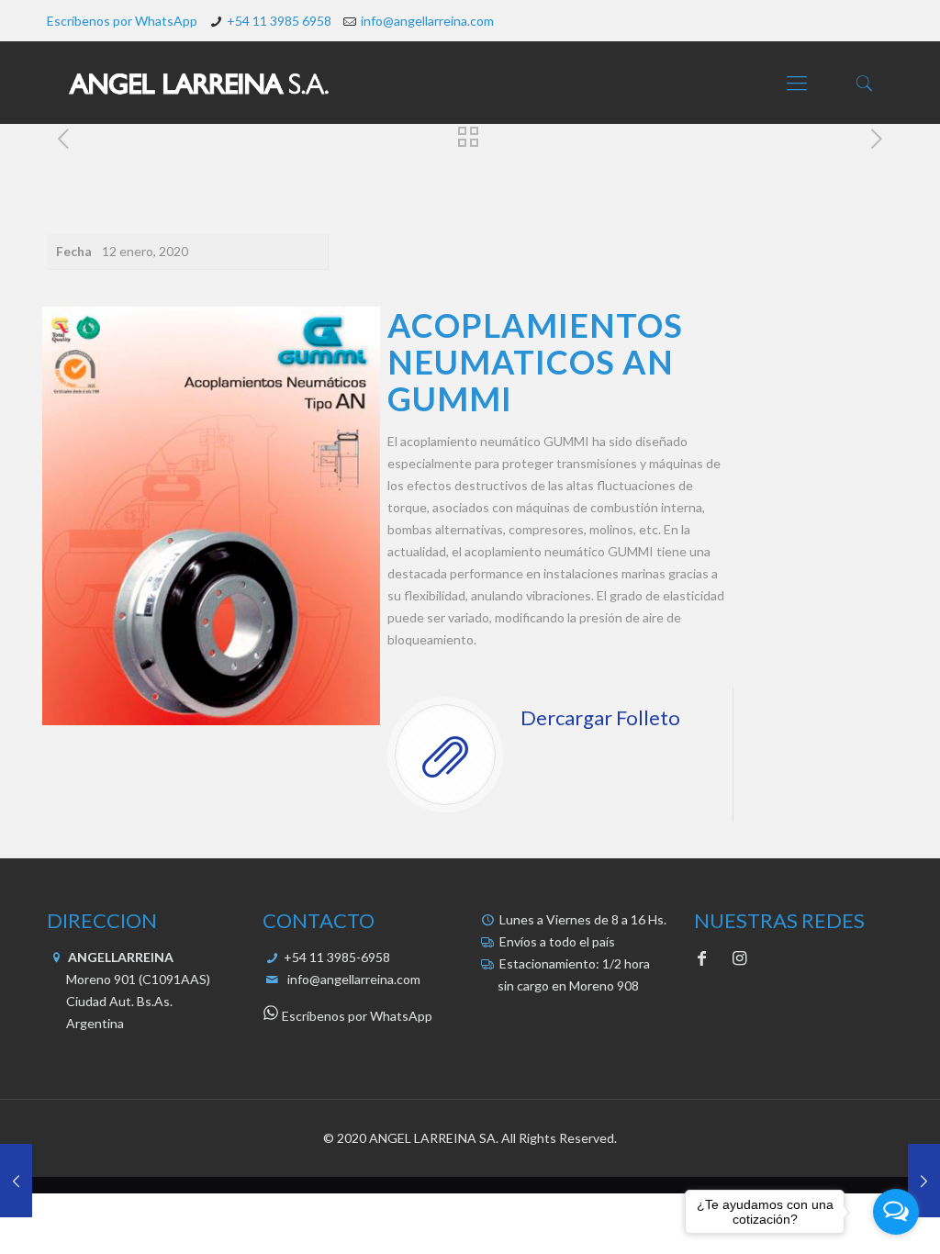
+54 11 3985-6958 (335, 957)
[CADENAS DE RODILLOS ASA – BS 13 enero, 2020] (924, 1180)
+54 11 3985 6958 (279, 20)
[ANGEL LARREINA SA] (198, 82)
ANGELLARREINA (119, 957)
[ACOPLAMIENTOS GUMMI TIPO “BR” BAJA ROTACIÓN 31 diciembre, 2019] (16, 1180)
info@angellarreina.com (427, 20)
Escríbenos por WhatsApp (122, 20)
